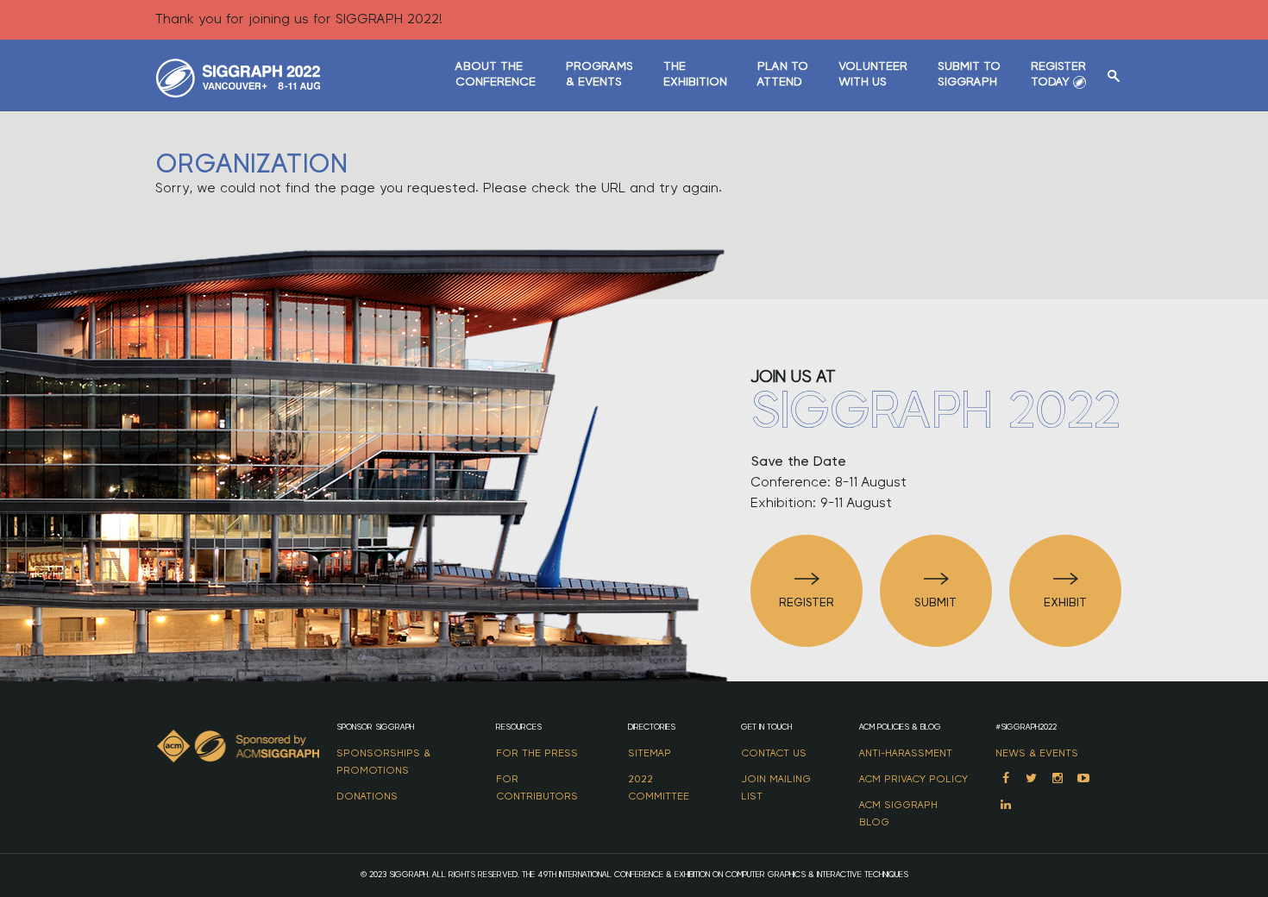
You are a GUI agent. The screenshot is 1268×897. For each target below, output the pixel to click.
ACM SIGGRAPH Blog (898, 813)
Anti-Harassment (905, 753)
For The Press (537, 753)
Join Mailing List (776, 787)
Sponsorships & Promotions (383, 761)
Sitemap (649, 753)
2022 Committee (658, 787)
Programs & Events (599, 74)
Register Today (1058, 74)
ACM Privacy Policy (913, 779)
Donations (367, 796)
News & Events (1036, 753)
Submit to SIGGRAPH (969, 74)
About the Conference (495, 74)
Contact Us (774, 753)
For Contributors (537, 787)
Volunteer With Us (872, 74)
